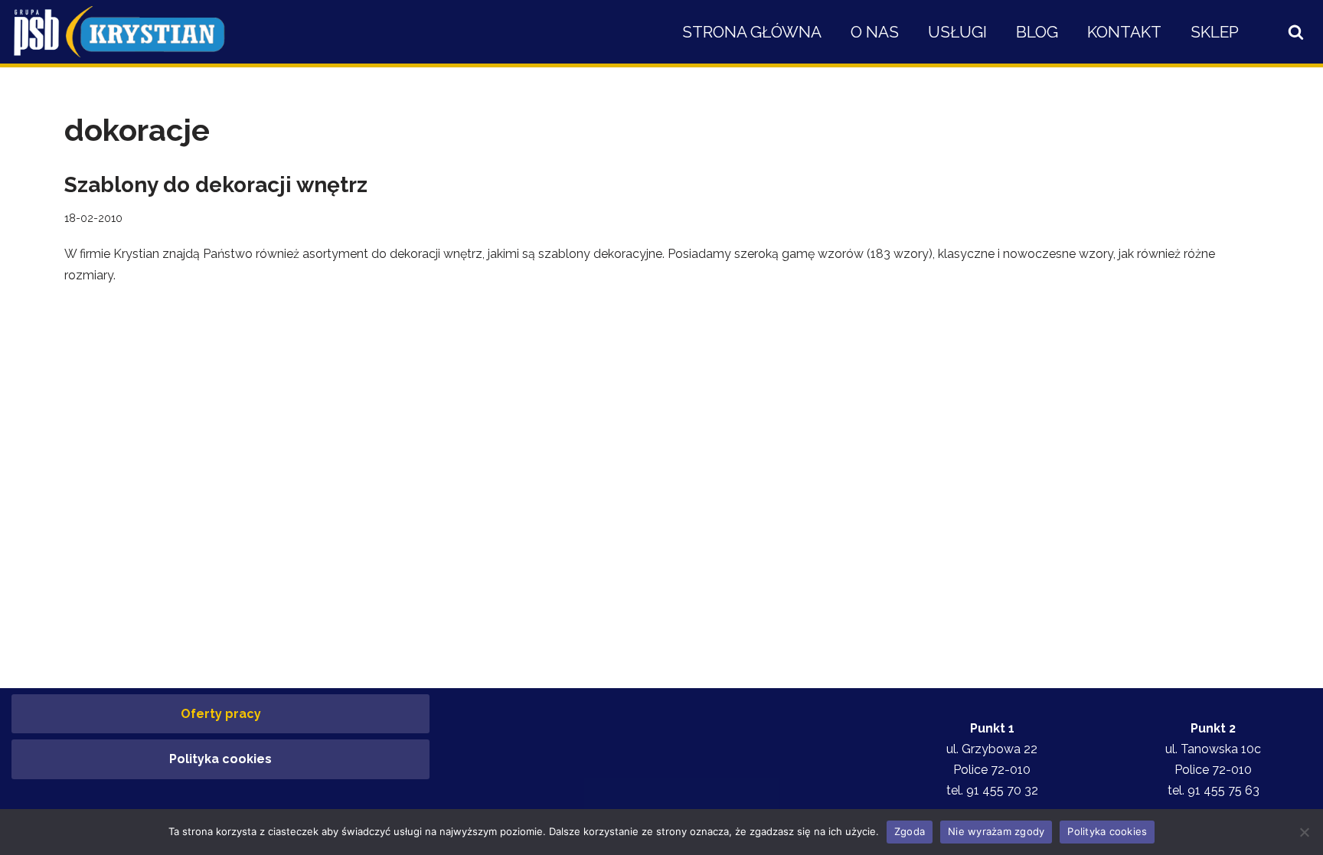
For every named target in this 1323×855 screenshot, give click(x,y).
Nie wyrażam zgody (996, 831)
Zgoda (909, 831)
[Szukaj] (1296, 32)
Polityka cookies (220, 759)
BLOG (1037, 31)
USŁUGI (957, 31)
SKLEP (1215, 31)
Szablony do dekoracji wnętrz (216, 184)
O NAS (875, 31)
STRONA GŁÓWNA (752, 31)
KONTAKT (1124, 31)
